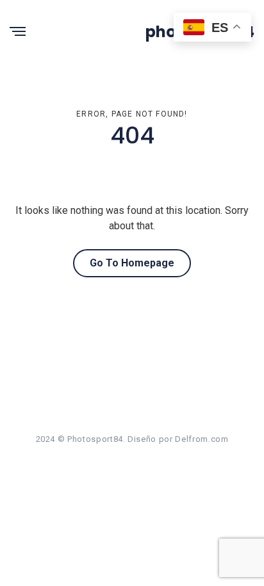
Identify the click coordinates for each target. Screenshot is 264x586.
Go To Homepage (132, 263)
